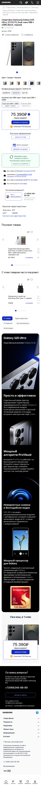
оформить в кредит (20, 149)
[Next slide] (37, 239)
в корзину (29, 257)
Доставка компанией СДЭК (17, 180)
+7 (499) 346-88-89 (11, 762)
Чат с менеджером (16, 196)
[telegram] (37, 712)
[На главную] (8, 713)
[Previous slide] (3, 239)
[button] (13, 782)
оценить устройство (20, 164)
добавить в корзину (20, 122)
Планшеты (7, 722)
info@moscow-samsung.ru (14, 703)
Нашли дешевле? (20, 118)
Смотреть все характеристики (14, 216)
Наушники (7, 726)
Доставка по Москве (14, 171)
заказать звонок (20, 695)
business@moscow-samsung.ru (24, 706)
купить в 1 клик (20, 137)
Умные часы (8, 729)
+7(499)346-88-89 (16, 687)
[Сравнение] (28, 232)
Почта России (12, 184)
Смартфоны (8, 718)
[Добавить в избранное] (31, 232)
